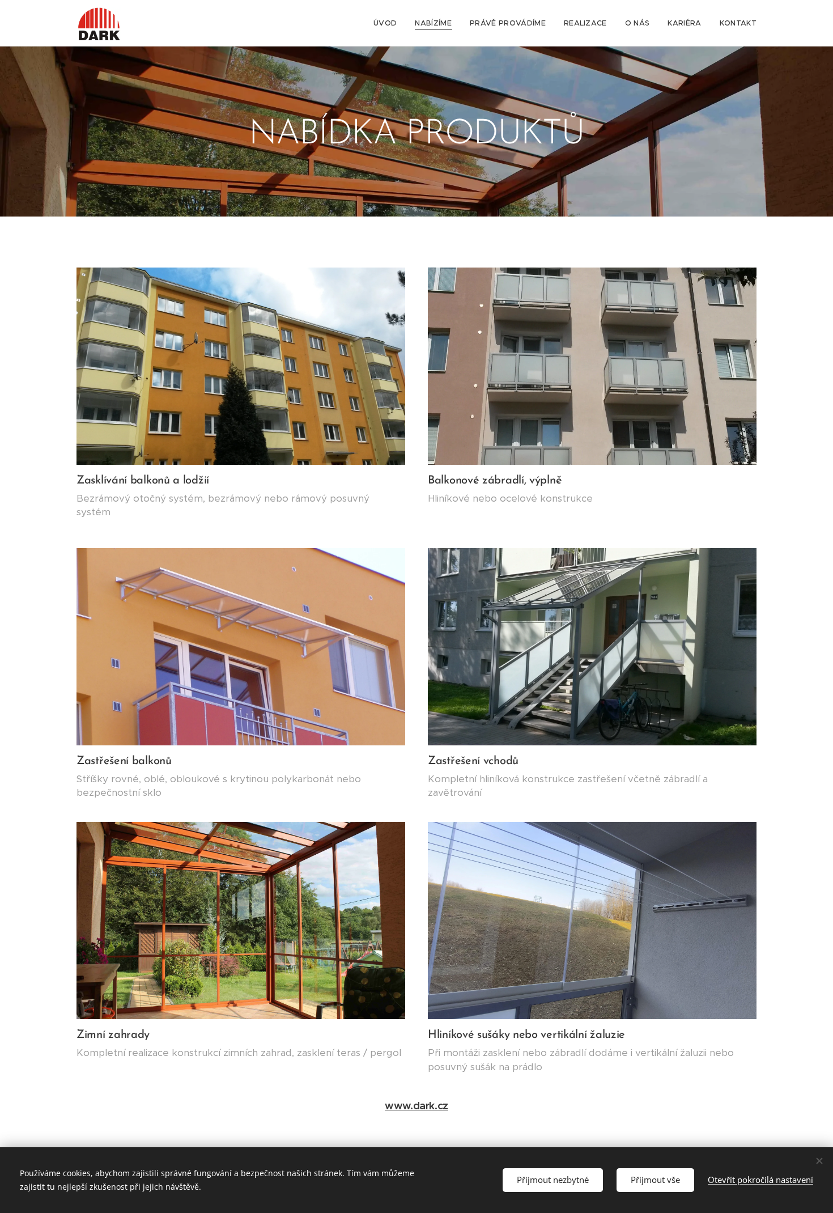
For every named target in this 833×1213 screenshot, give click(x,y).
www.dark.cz (416, 1105)
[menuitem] (388, 23)
